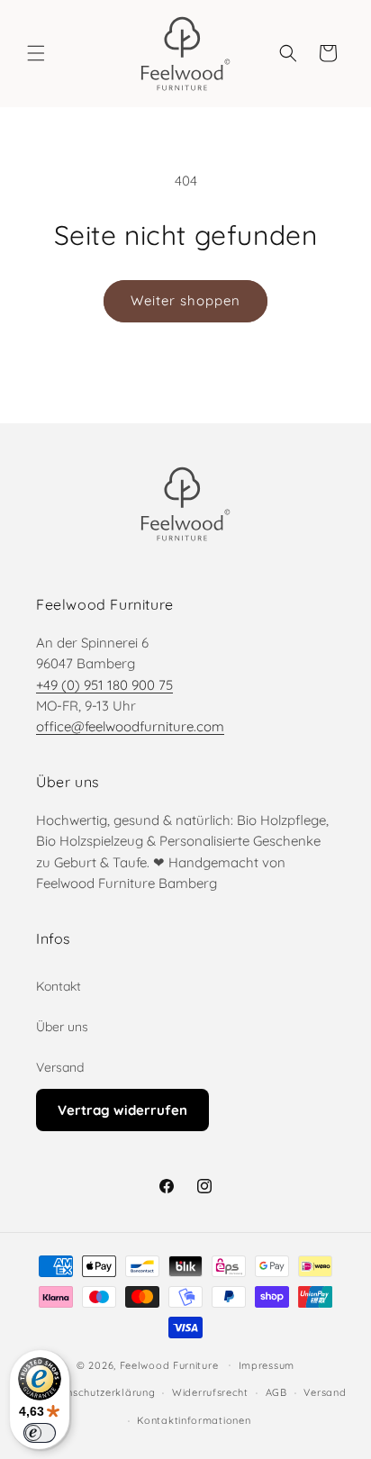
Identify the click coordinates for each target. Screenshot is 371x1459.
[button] (36, 53)
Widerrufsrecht (210, 1392)
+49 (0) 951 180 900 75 (104, 684)
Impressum (266, 1365)
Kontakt (58, 986)
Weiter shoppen (185, 300)
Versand (60, 1067)
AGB (276, 1392)
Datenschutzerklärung (98, 1392)
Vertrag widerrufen (122, 1110)
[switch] (39, 1433)
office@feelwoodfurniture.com (130, 726)
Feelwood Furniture (169, 1364)
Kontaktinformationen (193, 1420)
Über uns (62, 1027)
